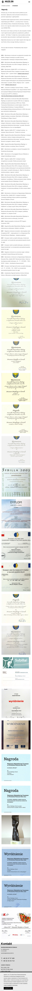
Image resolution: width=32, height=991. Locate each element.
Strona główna (5, 5)
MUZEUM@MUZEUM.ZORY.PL (7, 953)
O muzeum (15, 5)
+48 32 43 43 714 (8, 961)
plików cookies (7, 979)
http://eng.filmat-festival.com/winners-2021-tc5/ (12, 95)
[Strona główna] (8, 2)
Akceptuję (8, 988)
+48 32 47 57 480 (8, 958)
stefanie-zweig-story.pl (23, 73)
